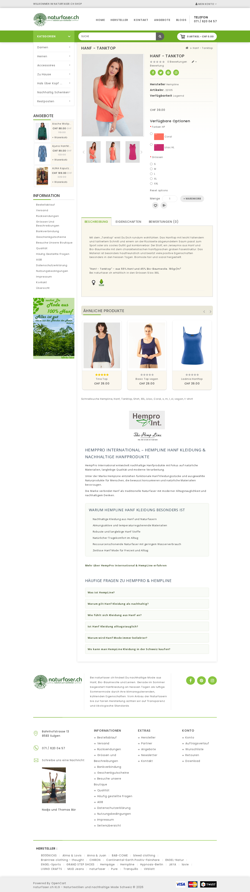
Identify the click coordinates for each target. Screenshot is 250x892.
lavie (185, 864)
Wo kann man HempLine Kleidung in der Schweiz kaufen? (129, 649)
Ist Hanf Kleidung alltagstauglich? (113, 626)
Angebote (162, 20)
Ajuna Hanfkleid (62, 146)
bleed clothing (144, 855)
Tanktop (126, 399)
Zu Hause (44, 74)
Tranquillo (130, 869)
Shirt (136, 399)
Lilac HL (169, 147)
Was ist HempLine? (101, 592)
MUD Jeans (76, 869)
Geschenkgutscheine (51, 237)
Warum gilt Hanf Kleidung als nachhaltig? (118, 603)
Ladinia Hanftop (192, 379)
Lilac (149, 399)
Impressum (44, 276)
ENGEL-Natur (174, 860)
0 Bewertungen (177, 61)
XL (155, 178)
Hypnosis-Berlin (151, 864)
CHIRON (95, 860)
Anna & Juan (96, 855)
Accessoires (46, 65)
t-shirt (189, 399)
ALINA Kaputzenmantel (67, 168)
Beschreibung (96, 222)
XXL (156, 183)
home (100, 20)
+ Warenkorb (59, 137)
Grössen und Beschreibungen (47, 223)
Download (192, 761)
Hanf (117, 399)
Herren (42, 56)
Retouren (192, 755)
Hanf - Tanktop (203, 48)
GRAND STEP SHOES (80, 864)
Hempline (172, 84)
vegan (179, 399)
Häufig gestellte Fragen (52, 254)
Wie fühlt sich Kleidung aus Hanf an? (115, 615)
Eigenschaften (128, 222)
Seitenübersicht (109, 825)
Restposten (45, 101)
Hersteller (119, 20)
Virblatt (149, 869)
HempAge (107, 864)
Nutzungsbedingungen (52, 271)
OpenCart (58, 883)
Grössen (157, 157)
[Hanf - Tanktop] (93, 152)
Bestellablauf (45, 205)
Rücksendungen (47, 216)
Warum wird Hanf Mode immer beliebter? (118, 638)
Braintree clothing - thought (62, 860)
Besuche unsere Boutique (54, 242)
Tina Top (101, 379)
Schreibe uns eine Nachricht (63, 760)
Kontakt (141, 20)
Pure (114, 869)
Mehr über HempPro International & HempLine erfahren (126, 565)
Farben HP (158, 126)
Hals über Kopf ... (49, 83)
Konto (189, 737)
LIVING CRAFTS (51, 869)
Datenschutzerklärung (51, 265)
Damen (42, 47)
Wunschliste (194, 749)
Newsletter (149, 755)
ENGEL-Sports (51, 864)
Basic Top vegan (147, 379)
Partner (146, 743)
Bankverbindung (47, 231)
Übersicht (43, 288)
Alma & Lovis (72, 855)
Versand (42, 210)
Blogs (181, 20)
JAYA (172, 864)
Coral (168, 136)
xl (172, 399)
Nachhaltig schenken (53, 92)
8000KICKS (49, 855)
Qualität (41, 248)
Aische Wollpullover (65, 123)
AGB (39, 259)
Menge (155, 198)
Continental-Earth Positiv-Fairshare (133, 860)
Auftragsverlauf (197, 743)
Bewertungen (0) (164, 222)
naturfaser (97, 869)
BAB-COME (120, 855)
